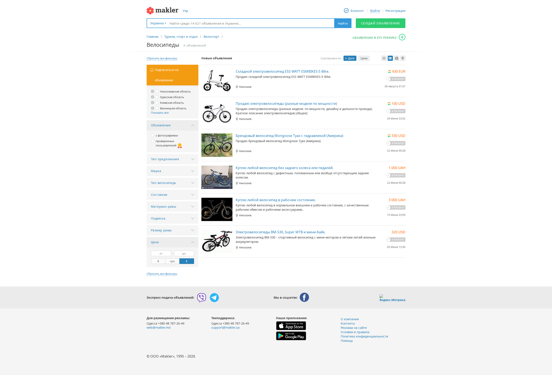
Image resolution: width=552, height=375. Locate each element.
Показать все (160, 113)
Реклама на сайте (354, 328)
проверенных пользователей (166, 143)
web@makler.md (159, 327)
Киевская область (172, 103)
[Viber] (201, 297)
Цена (155, 242)
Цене (364, 58)
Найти (343, 23)
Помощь (347, 341)
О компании (350, 319)
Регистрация (395, 10)
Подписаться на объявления (167, 75)
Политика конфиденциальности (364, 336)
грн (172, 261)
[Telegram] (214, 297)
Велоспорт (211, 37)
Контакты (348, 323)
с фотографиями (167, 135)
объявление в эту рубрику (375, 38)
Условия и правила (355, 332)
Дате (351, 58)
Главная (152, 37)
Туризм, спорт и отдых (181, 37)
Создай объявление (380, 23)
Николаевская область (175, 91)
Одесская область (172, 97)
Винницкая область (173, 108)
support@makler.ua (225, 327)
